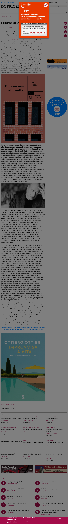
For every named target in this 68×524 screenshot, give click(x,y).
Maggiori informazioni (12, 522)
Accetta (59, 518)
